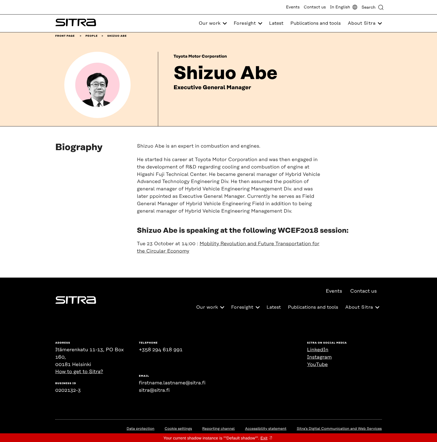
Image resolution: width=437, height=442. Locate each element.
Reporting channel (218, 429)
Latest (276, 23)
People (91, 35)
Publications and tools (315, 23)
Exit (263, 438)
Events (293, 7)
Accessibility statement (265, 429)
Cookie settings (178, 429)
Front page (65, 35)
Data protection (140, 429)
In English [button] (340, 7)
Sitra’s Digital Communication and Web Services (339, 429)
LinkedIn (318, 350)
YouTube (317, 364)
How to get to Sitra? (79, 371)
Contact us (315, 7)
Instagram (319, 357)
